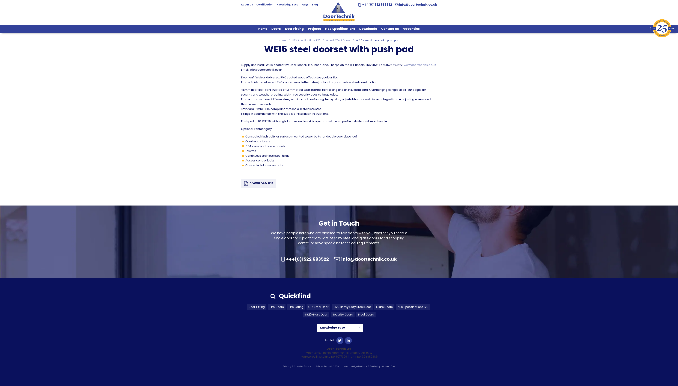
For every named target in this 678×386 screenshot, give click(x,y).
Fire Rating (296, 307)
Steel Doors (366, 315)
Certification (264, 4)
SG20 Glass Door (316, 315)
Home (262, 29)
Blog (315, 4)
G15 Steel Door (318, 307)
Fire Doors (277, 307)
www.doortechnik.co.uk (420, 65)
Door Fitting (294, 29)
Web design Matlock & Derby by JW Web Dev (369, 366)
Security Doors (342, 315)
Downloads (368, 29)
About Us (247, 4)
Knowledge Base (287, 4)
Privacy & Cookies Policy (297, 366)
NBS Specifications (340, 29)
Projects (314, 29)
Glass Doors (384, 307)
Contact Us (390, 29)
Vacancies (411, 29)
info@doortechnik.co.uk (418, 5)
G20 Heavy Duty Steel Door (352, 307)
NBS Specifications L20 (413, 307)
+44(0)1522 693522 (377, 4)
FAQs (305, 4)
